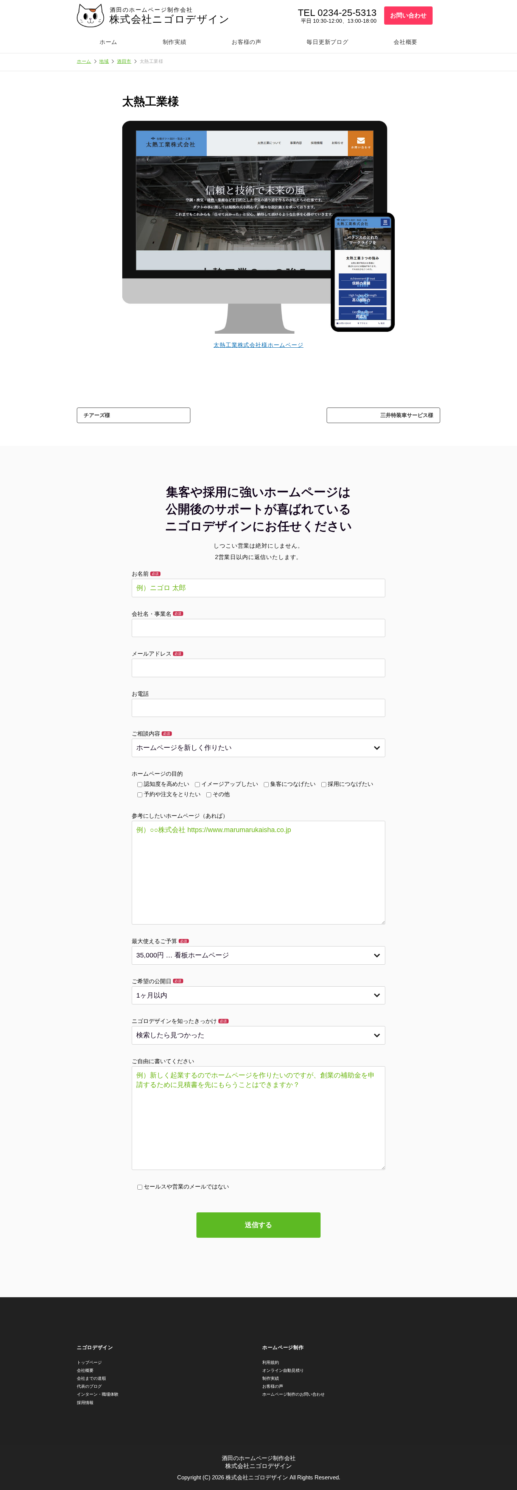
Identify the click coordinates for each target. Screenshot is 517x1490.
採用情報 (85, 1402)
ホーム (108, 42)
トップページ (89, 1362)
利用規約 (270, 1362)
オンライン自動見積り (283, 1370)
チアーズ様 (97, 415)
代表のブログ (89, 1386)
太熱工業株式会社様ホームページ (258, 345)
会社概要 (405, 42)
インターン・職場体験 (97, 1394)
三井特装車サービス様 (406, 415)
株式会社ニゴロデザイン (169, 19)
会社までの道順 (91, 1378)
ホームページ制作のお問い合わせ (293, 1394)
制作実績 (175, 42)
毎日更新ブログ (327, 42)
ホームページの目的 (157, 773)
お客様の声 (247, 42)
